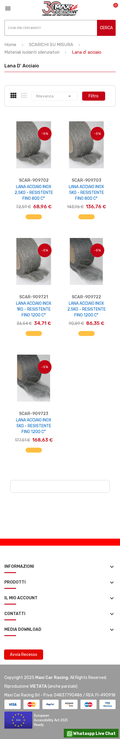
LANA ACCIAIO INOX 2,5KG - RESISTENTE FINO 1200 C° (86, 309)
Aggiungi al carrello (33, 220)
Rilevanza (54, 96)
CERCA (106, 27)
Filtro (93, 96)
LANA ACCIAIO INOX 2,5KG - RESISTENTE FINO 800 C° (34, 192)
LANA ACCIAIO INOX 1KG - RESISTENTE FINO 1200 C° (33, 309)
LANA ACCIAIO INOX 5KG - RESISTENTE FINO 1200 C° (33, 426)
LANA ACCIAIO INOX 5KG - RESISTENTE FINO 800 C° (86, 192)
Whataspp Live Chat (94, 733)
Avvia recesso (23, 654)
